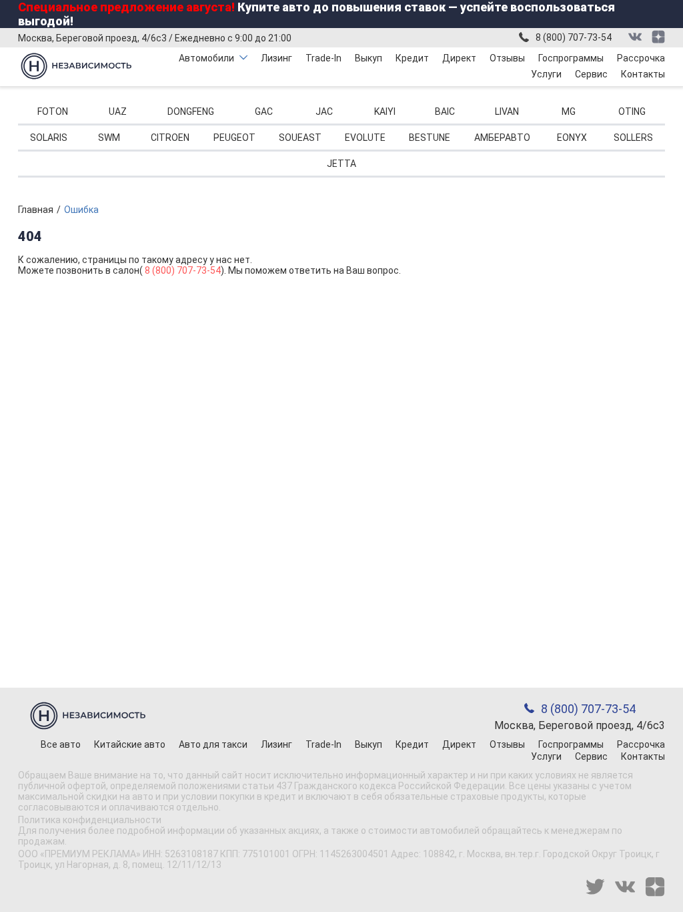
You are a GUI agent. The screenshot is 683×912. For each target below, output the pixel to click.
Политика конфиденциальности (89, 820)
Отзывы (507, 58)
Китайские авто (129, 744)
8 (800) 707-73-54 (574, 37)
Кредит (412, 58)
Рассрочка (641, 58)
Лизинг (276, 58)
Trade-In (323, 58)
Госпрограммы (571, 58)
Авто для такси (213, 744)
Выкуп (368, 58)
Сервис (591, 74)
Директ (459, 58)
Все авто (61, 744)
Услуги (546, 74)
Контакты (643, 74)
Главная (35, 209)
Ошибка (81, 209)
